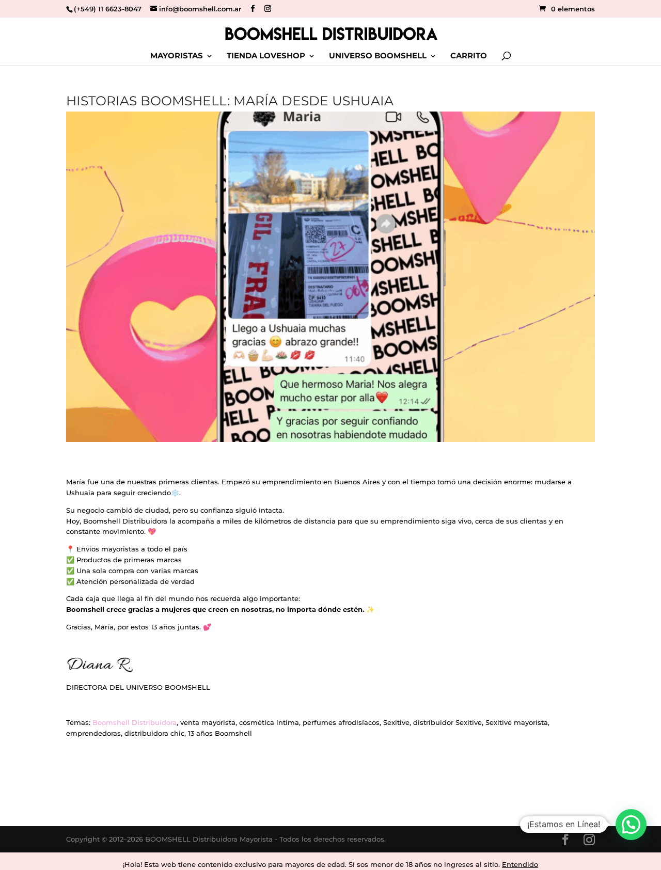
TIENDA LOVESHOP (266, 56)
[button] (631, 824)
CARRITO (468, 56)
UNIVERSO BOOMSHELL (378, 56)
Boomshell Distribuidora (134, 722)
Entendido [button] (520, 864)
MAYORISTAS (176, 56)
